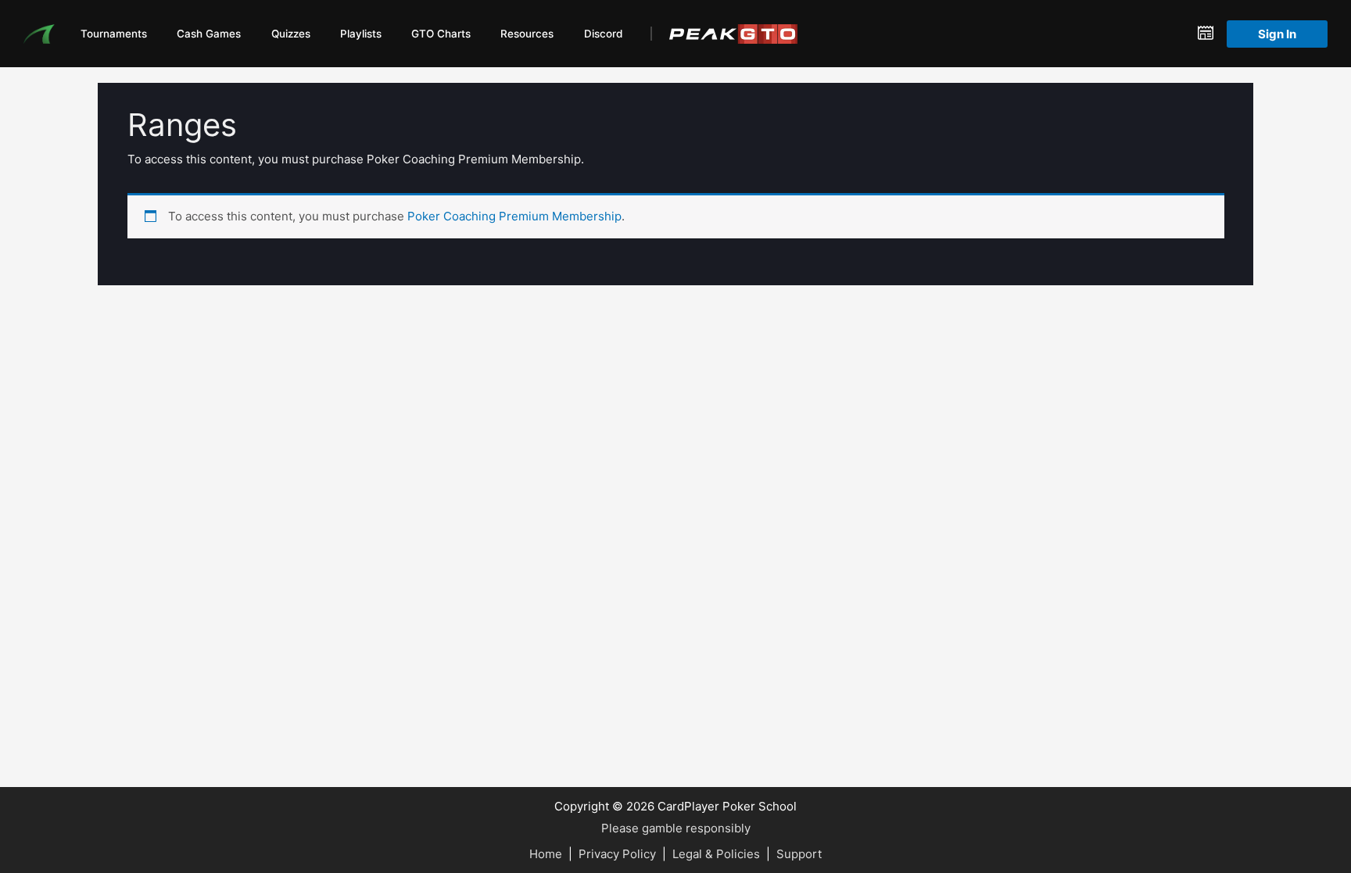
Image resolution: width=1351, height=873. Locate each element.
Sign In (1277, 34)
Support (799, 853)
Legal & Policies (716, 853)
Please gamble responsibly (676, 828)
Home (545, 853)
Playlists (361, 33)
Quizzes (290, 33)
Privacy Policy (617, 853)
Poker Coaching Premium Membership (514, 216)
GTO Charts (441, 33)
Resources (527, 33)
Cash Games (209, 33)
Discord (603, 33)
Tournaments (114, 33)
